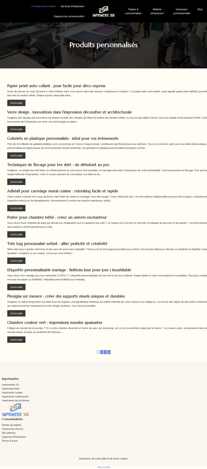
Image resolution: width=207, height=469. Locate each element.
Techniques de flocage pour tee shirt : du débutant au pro (58, 164)
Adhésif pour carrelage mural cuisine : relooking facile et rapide (62, 191)
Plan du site (103, 467)
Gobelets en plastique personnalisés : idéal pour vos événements (62, 138)
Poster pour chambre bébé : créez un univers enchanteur (57, 217)
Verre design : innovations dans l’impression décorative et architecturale (69, 112)
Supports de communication (69, 16)
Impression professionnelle (181, 11)
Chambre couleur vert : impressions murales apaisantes (54, 322)
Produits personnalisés (43, 6)
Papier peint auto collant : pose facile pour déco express (56, 85)
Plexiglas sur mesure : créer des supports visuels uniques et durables (66, 296)
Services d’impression (72, 6)
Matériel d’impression (157, 11)
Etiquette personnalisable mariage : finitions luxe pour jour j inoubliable (69, 270)
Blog (199, 9)
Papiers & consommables (133, 11)
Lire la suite (16, 102)
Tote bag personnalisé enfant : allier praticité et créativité (57, 243)
